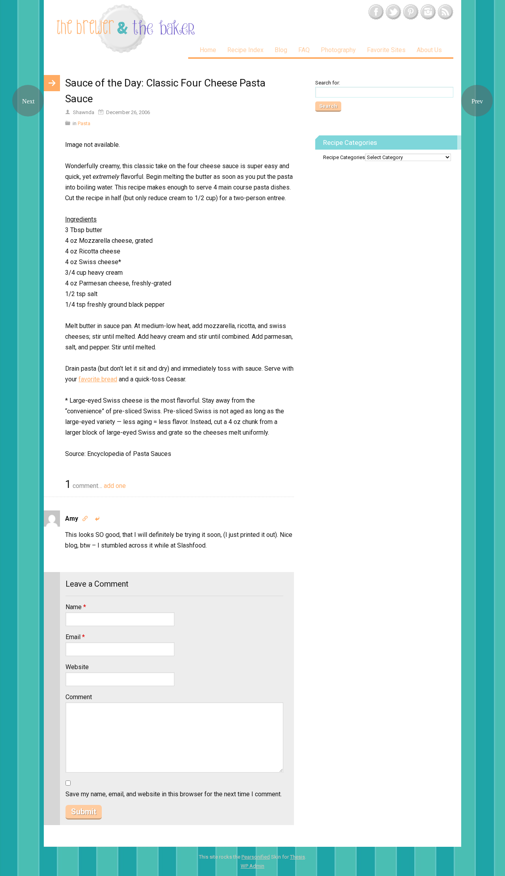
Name (75, 607)
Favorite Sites (386, 50)
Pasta (84, 123)
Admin (252, 866)
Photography (338, 50)
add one (115, 486)
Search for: (327, 83)
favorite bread (98, 379)
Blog (281, 50)
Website (77, 667)
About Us (429, 50)
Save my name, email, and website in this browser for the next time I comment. (173, 794)
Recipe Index (245, 50)
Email (75, 637)
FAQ (304, 50)
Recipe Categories (344, 157)
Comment (78, 697)
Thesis (297, 857)
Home (208, 50)
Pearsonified (255, 857)
